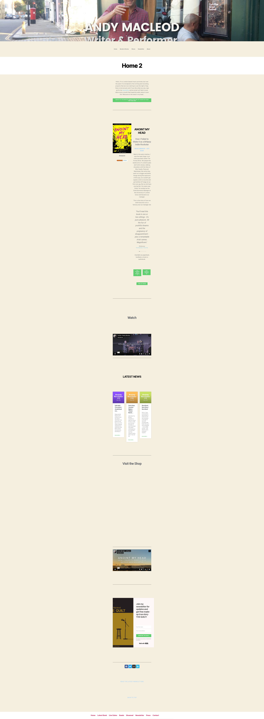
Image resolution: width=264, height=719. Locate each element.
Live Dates (113, 715)
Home (115, 49)
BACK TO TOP (132, 697)
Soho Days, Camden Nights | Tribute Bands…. (131, 409)
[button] (132, 100)
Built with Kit (143, 643)
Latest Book (102, 715)
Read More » (117, 435)
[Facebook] (126, 666)
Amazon (122, 156)
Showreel (129, 715)
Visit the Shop (132, 464)
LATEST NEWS (132, 376)
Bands (121, 715)
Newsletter (141, 49)
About (148, 49)
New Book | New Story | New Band (145, 407)
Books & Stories (124, 49)
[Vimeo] (137, 666)
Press (148, 715)
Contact (156, 715)
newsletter (125, 90)
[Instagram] (134, 666)
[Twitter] (130, 666)
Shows (133, 49)
